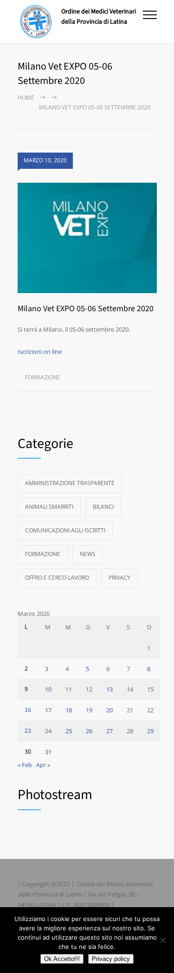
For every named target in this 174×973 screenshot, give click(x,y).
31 (48, 752)
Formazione (42, 377)
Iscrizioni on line (40, 351)
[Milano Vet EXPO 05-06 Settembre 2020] (87, 238)
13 (109, 689)
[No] (162, 940)
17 (48, 710)
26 (89, 731)
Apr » (43, 765)
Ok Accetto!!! (62, 958)
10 (48, 689)
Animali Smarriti (49, 507)
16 (28, 710)
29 (150, 731)
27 (109, 731)
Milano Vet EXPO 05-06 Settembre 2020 (86, 308)
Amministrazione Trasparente (70, 483)
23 (28, 731)
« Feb (25, 765)
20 (109, 710)
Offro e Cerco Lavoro (57, 578)
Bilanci (103, 507)
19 (89, 710)
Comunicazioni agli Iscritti (65, 530)
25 (68, 731)
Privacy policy (111, 958)
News (88, 554)
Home (26, 98)
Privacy (119, 578)
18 (68, 710)
